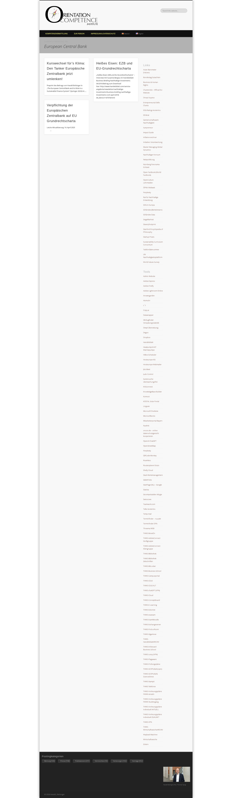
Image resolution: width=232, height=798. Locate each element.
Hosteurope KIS (149, 359)
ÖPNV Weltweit (149, 187)
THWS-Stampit (148, 681)
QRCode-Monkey (150, 455)
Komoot (146, 396)
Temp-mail (147, 514)
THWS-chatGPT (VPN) (151, 590)
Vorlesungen (119, 761)
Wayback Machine (150, 734)
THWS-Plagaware (150, 659)
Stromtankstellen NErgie (152, 494)
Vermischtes (101, 761)
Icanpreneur (148, 127)
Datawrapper (148, 315)
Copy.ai (146, 310)
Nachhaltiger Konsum (151, 154)
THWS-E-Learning (150, 605)
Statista (146, 489)
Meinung (49, 761)
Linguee (146, 406)
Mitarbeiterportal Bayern (152, 421)
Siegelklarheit (148, 219)
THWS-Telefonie (149, 686)
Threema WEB (148, 528)
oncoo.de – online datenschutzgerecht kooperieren (151, 433)
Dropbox (146, 337)
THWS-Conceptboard (151, 600)
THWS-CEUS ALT (149, 585)
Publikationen (82, 761)
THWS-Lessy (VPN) (150, 654)
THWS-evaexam (149, 615)
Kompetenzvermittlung (56, 33)
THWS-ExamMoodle (151, 619)
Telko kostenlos (149, 509)
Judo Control (148, 374)
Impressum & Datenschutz (103, 33)
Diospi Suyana (148, 97)
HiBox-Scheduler (149, 355)
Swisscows (147, 499)
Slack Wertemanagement (153, 475)
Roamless (147, 460)
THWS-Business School (152, 571)
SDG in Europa (149, 205)
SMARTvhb (147, 480)
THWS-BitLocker (149, 566)
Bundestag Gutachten (151, 77)
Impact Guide (148, 132)
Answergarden (149, 295)
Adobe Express (149, 281)
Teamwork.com (149, 504)
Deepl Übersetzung (150, 327)
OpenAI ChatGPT (149, 441)
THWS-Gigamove (149, 634)
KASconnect (148, 386)
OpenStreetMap (149, 446)
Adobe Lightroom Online (153, 291)
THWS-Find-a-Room (151, 629)
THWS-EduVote (149, 610)
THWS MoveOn (149, 533)
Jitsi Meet (146, 369)
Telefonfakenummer (151, 249)
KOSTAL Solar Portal (151, 401)
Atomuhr (146, 300)
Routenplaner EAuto (151, 465)
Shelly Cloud (148, 470)
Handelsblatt (148, 342)
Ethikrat (146, 115)
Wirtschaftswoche (150, 739)
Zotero (145, 744)
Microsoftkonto (149, 416)
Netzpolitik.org (149, 159)
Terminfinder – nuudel (152, 518)
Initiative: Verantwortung (152, 142)
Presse (65, 761)
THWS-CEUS (148, 580)
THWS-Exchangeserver (152, 624)
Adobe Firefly (148, 286)
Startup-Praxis (148, 237)
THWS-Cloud (148, 595)
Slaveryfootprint (149, 224)
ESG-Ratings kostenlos (152, 110)
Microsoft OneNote (150, 411)
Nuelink (146, 425)
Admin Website (149, 276)
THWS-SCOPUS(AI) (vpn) (152, 669)
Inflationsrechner (150, 137)
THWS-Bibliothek (149, 553)
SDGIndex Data (149, 214)
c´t (144, 305)
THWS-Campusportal (151, 576)
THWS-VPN (147, 722)
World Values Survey (151, 262)
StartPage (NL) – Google (152, 485)
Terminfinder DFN (150, 523)
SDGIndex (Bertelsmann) (152, 210)
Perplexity (147, 192)
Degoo (145, 332)
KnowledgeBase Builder (152, 391)
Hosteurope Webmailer (152, 364)
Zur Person (79, 33)
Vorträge (137, 761)
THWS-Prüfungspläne (151, 664)
